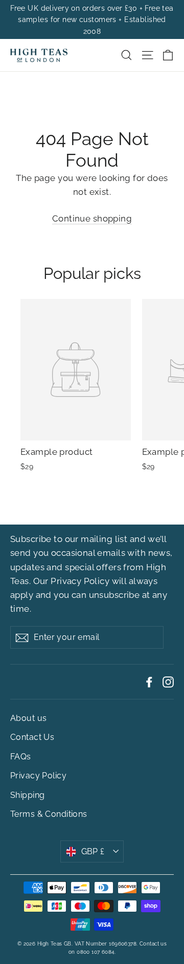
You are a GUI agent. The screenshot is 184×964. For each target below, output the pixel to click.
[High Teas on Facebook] (149, 682)
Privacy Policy (80, 581)
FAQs (20, 756)
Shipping (27, 795)
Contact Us (32, 737)
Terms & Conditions (48, 814)
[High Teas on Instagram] (168, 682)
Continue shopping (92, 218)
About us (28, 718)
